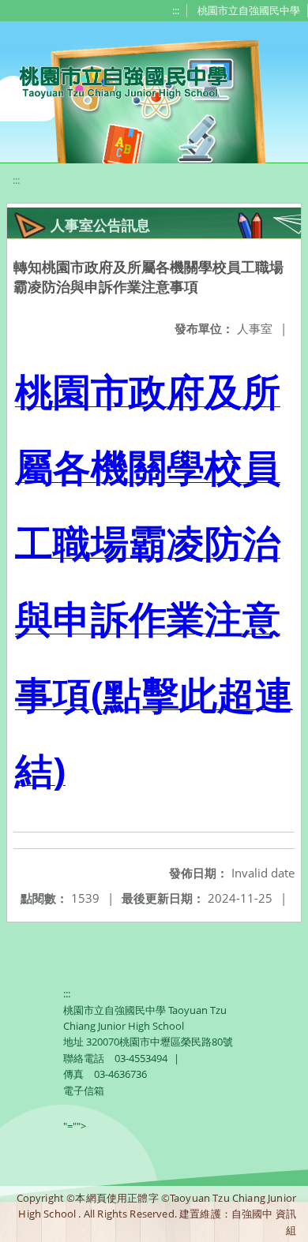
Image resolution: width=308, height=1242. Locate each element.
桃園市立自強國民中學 (248, 10)
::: (175, 10)
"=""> (74, 1126)
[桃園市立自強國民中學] (116, 80)
